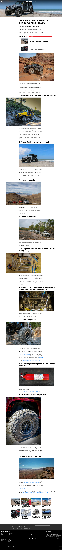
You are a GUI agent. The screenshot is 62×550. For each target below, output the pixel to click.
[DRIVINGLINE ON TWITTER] (26, 538)
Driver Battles (10, 543)
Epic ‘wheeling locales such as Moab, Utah (31, 482)
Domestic (2, 533)
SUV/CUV (2, 534)
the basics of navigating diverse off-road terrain (31, 360)
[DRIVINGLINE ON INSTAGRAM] (32, 538)
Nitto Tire (30, 540)
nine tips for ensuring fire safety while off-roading (31, 391)
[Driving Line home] (31, 2)
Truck (2, 536)
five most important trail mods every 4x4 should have (36, 492)
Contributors (10, 533)
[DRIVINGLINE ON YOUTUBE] (35, 538)
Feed (9, 539)
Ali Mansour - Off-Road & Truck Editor (33, 26)
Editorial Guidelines (11, 542)
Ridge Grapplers (27, 354)
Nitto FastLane (10, 545)
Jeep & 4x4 (3, 535)
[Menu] (1, 1)
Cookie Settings (11, 546)
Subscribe (42, 526)
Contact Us (10, 534)
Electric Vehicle (4, 539)
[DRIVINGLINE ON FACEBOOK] (29, 538)
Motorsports (3, 540)
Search (9, 535)
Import (2, 538)
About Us (9, 541)
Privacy (9, 538)
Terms (9, 536)
